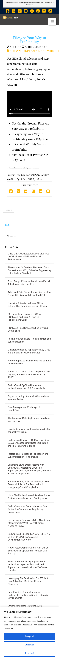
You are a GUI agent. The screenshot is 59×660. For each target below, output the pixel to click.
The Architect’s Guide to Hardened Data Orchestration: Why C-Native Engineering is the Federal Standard (29, 270)
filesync (8, 210)
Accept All (29, 636)
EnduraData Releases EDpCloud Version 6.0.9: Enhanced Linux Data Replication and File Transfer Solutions (28, 443)
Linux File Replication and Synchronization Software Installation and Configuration (29, 497)
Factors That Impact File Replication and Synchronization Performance (28, 455)
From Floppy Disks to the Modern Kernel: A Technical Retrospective (29, 283)
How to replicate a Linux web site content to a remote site (29, 362)
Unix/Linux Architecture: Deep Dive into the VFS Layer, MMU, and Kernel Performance (28, 257)
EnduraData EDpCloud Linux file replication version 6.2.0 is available (26, 387)
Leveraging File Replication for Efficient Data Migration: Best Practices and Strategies (28, 581)
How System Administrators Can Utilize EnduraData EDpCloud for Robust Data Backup (28, 551)
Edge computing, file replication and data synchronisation (28, 398)
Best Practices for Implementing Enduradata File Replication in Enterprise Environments (28, 595)
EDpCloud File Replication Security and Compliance (28, 329)
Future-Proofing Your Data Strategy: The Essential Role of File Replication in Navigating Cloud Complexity (28, 484)
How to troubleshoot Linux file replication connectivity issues (29, 430)
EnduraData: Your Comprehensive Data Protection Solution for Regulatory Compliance (27, 509)
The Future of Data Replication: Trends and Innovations (29, 419)
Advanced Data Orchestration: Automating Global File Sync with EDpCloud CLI (29, 293)
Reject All (29, 653)
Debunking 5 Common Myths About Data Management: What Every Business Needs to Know (29, 523)
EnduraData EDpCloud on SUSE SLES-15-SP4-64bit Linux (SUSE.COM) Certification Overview (29, 537)
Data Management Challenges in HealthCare (24, 408)
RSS (7, 224)
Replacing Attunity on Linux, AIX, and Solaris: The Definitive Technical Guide (28, 304)
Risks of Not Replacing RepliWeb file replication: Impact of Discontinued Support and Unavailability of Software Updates (27, 566)
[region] (29, 633)
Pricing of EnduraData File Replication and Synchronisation (29, 340)
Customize (29, 645)
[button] (52, 21)
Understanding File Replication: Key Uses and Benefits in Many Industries (29, 351)
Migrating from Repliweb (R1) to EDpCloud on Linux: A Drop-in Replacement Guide (24, 317)
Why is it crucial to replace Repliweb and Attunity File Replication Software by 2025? (29, 375)
